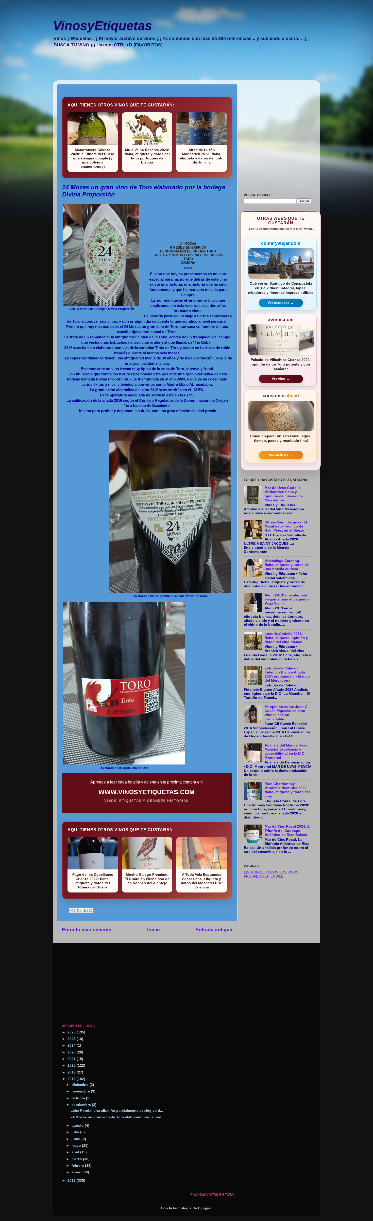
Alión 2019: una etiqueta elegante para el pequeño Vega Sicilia (287, 599)
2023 (72, 1052)
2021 (72, 1059)
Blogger (204, 1208)
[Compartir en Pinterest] (90, 910)
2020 (72, 1065)
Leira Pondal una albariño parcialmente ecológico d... (117, 1111)
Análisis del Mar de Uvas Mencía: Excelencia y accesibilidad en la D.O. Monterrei (286, 751)
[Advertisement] (181, 67)
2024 (72, 1045)
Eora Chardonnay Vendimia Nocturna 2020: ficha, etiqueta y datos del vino (287, 790)
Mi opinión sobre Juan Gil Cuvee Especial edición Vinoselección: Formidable (287, 713)
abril (76, 1152)
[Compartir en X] (80, 910)
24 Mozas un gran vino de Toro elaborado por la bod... (117, 1117)
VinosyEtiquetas (102, 26)
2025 (72, 1039)
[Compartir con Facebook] (85, 910)
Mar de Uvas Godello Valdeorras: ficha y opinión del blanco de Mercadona (284, 494)
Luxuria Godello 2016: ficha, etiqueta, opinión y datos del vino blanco (286, 638)
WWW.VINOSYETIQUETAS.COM (146, 791)
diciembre (81, 1085)
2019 (72, 1072)
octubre (79, 1098)
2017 (72, 1180)
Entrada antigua (213, 929)
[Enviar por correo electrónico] (71, 910)
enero (77, 1172)
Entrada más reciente (86, 929)
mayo (77, 1145)
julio (76, 1132)
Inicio (153, 929)
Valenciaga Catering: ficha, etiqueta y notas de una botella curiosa (287, 565)
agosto (78, 1125)
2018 (72, 1079)
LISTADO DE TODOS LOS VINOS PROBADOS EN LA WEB (271, 874)
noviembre (81, 1091)
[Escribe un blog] (76, 910)
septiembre (82, 1105)
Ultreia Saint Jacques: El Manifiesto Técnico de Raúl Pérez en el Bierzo (286, 526)
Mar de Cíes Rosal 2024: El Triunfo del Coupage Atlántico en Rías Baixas (288, 830)
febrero (78, 1166)
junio (76, 1139)
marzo (77, 1159)
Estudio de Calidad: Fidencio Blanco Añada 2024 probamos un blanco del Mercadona (287, 674)
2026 (72, 1032)
